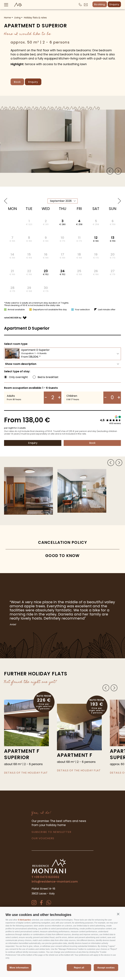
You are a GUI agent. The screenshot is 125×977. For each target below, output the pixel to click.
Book (17, 82)
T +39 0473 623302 (45, 877)
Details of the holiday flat (26, 773)
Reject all (79, 967)
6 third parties (24, 920)
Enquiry (114, 4)
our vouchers (43, 838)
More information (19, 967)
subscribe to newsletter (51, 832)
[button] (118, 914)
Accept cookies (106, 967)
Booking (99, 4)
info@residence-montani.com (55, 881)
